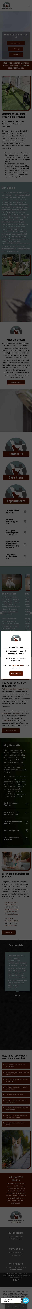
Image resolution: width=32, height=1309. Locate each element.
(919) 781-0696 (17, 665)
